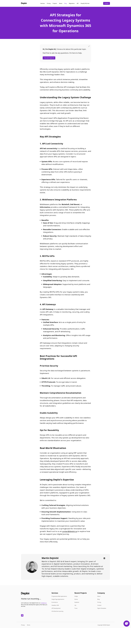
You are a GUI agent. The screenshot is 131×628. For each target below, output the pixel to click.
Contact (107, 3)
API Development (56, 608)
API (77, 3)
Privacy (23, 625)
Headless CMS (55, 605)
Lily (75, 605)
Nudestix (77, 602)
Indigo (76, 596)
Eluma (76, 599)
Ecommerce (55, 602)
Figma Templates (101, 608)
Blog (65, 3)
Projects (55, 3)
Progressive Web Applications (59, 596)
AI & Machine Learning (57, 611)
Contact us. (44, 603)
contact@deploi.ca (69, 531)
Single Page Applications (58, 599)
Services (42, 3)
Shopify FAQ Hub (85, 3)
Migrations (72, 3)
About (60, 3)
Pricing (48, 3)
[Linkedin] (104, 558)
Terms (28, 625)
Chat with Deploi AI (49, 58)
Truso (76, 608)
